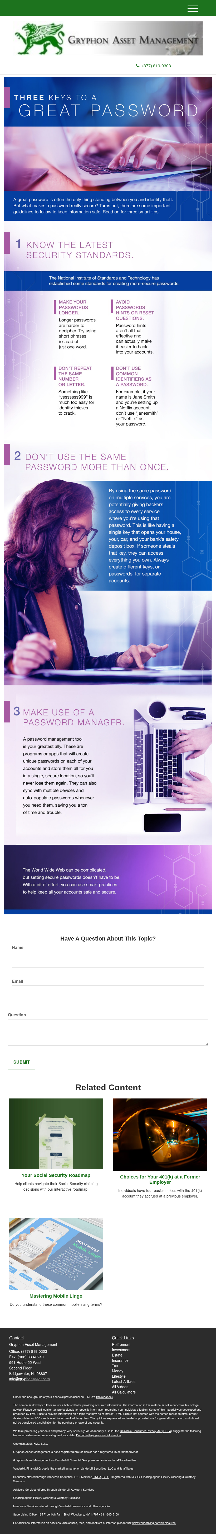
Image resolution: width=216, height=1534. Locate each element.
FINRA (96, 1477)
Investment (121, 1349)
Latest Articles (123, 1381)
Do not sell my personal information (98, 1435)
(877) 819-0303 (156, 66)
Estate (117, 1355)
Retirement (121, 1344)
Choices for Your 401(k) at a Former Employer (160, 1179)
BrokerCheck (104, 1397)
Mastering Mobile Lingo (56, 1296)
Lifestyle (119, 1376)
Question (17, 1015)
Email (17, 981)
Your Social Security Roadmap (56, 1175)
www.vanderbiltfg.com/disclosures (154, 1523)
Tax (115, 1365)
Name (17, 947)
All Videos (120, 1386)
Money (117, 1370)
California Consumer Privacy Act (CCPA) (146, 1431)
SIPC (105, 1477)
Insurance (120, 1360)
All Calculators (124, 1392)
